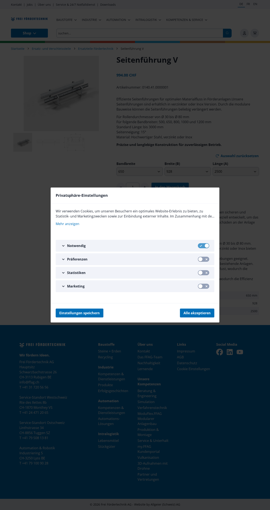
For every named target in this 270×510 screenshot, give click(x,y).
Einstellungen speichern (79, 313)
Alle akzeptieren (197, 313)
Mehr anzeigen (67, 223)
